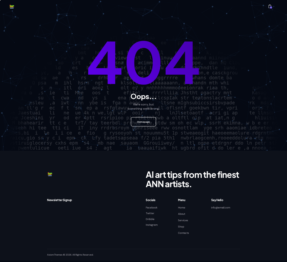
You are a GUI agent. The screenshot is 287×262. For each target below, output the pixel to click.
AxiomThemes (54, 254)
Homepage (143, 121)
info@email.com (220, 207)
